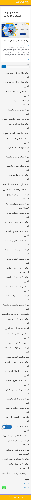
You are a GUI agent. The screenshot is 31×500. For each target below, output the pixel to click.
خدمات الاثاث (26, 485)
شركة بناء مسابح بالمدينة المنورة (15, 459)
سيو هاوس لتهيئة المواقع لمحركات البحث (15, 497)
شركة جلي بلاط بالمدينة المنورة (16, 184)
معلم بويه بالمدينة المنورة (18, 342)
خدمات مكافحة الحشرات (24, 492)
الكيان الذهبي (26, 480)
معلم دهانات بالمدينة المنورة (17, 357)
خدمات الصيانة (26, 489)
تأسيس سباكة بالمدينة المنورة (16, 328)
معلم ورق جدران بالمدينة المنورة (15, 473)
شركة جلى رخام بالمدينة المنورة (15, 189)
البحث (28, 64)
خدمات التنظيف (20, 45)
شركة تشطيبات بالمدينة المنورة (16, 435)
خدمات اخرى (26, 483)
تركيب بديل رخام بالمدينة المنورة (15, 314)
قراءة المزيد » (26, 59)
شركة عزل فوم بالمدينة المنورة (16, 133)
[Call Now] (4, 427)
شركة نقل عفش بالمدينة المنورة (15, 119)
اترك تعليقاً (27, 45)
